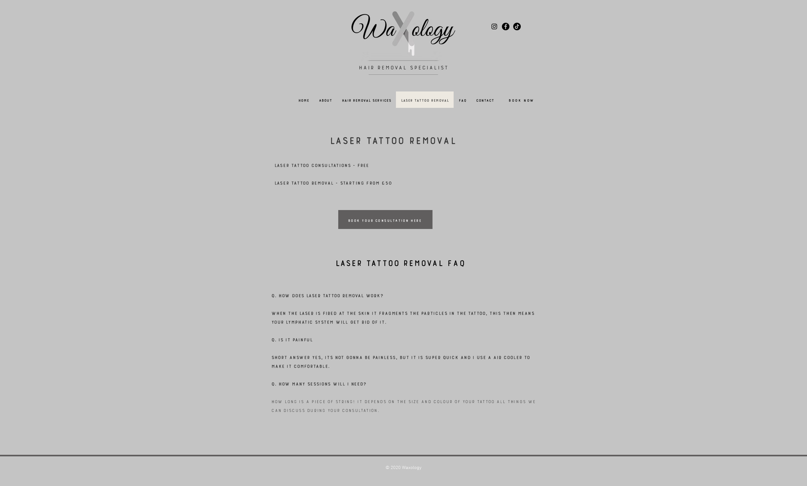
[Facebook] (505, 26)
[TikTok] (517, 26)
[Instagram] (494, 26)
